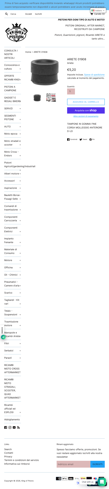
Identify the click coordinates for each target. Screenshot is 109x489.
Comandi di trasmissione (12, 208)
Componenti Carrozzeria (12, 218)
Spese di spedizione (94, 74)
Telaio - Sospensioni (12, 312)
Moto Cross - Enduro (12, 153)
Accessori (12, 180)
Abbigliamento (12, 419)
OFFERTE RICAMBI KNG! (12, 77)
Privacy (8, 456)
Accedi (28, 14)
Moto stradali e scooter (12, 142)
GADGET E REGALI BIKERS (12, 99)
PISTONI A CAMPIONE (10, 88)
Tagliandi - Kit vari (12, 302)
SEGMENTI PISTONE (12, 117)
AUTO (12, 126)
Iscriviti (38, 14)
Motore (12, 260)
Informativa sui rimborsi (17, 463)
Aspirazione (12, 188)
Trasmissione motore (12, 323)
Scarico (12, 292)
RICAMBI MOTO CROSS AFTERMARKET (12, 369)
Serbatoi (12, 350)
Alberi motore (12, 173)
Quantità (70, 86)
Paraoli (12, 357)
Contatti (8, 452)
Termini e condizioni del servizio (21, 460)
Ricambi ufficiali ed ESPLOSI (12, 409)
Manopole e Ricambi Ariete (12, 334)
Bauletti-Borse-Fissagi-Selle (12, 197)
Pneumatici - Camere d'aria (12, 283)
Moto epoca (12, 133)
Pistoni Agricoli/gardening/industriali (12, 165)
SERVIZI (12, 108)
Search (8, 449)
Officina (12, 267)
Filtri (12, 343)
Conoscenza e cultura (12, 67)
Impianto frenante (12, 240)
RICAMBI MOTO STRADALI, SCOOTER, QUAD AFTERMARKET (12, 388)
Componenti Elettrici (12, 229)
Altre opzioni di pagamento (85, 116)
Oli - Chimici (12, 274)
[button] (98, 10)
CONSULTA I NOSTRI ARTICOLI (11, 54)
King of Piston (27, 481)
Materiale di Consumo (12, 251)
